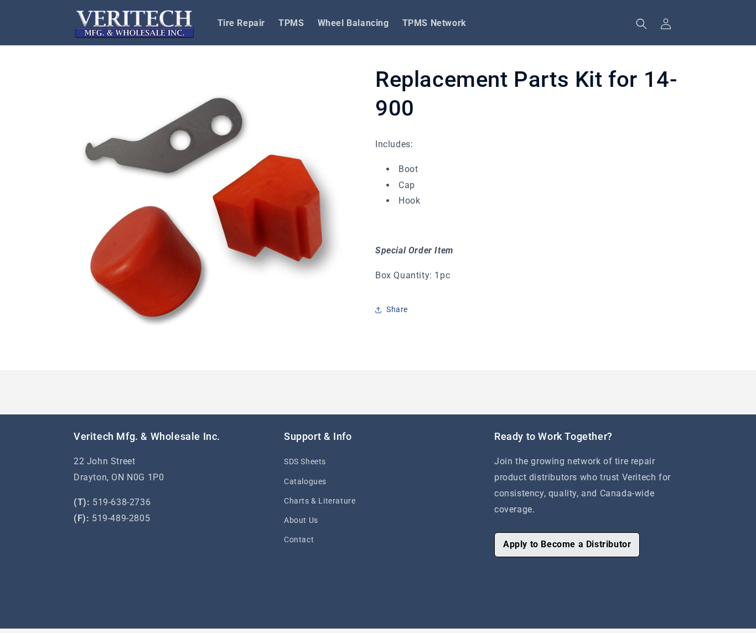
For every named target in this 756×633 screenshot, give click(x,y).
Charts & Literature (319, 500)
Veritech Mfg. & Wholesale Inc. (335, 627)
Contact (299, 539)
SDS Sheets (305, 461)
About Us (301, 520)
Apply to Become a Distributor (567, 544)
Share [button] (397, 309)
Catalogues (305, 481)
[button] (641, 24)
